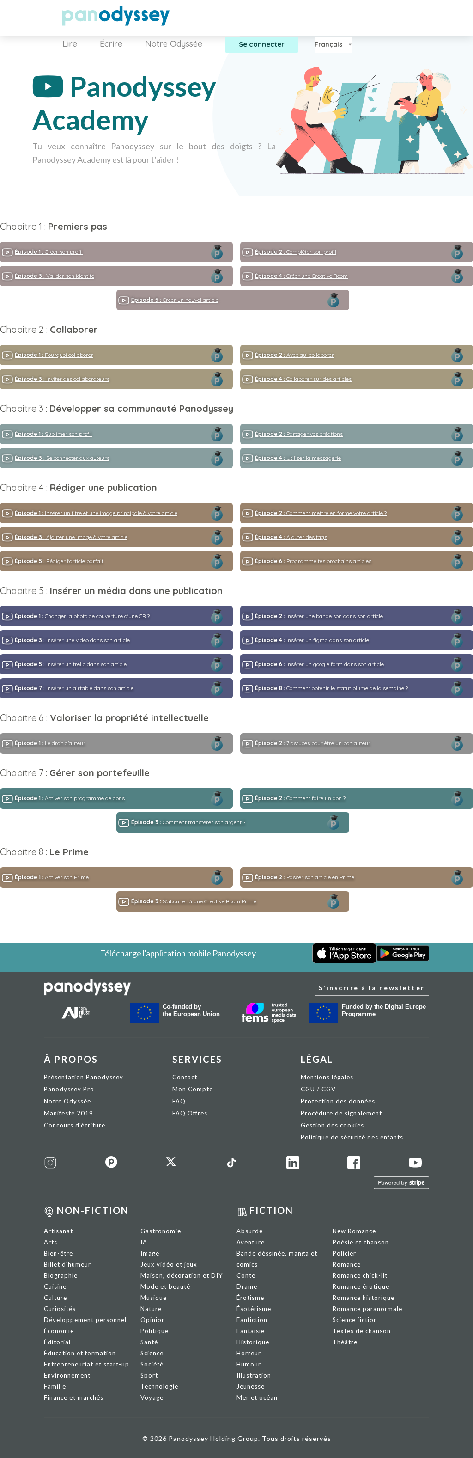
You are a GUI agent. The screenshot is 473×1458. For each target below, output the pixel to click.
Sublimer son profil (53, 433)
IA (143, 1242)
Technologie (159, 1386)
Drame (246, 1286)
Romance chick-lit (360, 1275)
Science (152, 1353)
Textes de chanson (362, 1331)
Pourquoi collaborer (54, 354)
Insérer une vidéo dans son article (72, 640)
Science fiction (355, 1319)
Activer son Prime (52, 877)
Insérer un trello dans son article (71, 664)
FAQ (179, 1101)
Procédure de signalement (341, 1113)
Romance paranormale (367, 1308)
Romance (347, 1264)
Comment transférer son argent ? (188, 822)
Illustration (253, 1375)
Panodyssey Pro (69, 1089)
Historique (252, 1342)
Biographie (61, 1275)
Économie (59, 1331)
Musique (153, 1297)
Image (149, 1253)
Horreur (248, 1353)
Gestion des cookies (332, 1125)
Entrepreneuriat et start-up (86, 1364)
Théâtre (345, 1342)
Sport (149, 1375)
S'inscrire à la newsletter (372, 988)
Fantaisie (250, 1331)
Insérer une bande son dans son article (319, 616)
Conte (245, 1275)
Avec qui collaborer (294, 354)
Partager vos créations (299, 433)
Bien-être (58, 1253)
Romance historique (363, 1297)
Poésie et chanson (361, 1242)
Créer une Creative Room (301, 275)
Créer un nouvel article (174, 299)
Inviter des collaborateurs (62, 378)
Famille (55, 1386)
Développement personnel (85, 1319)
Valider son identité (54, 275)
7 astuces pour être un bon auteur (312, 743)
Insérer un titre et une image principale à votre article (96, 512)
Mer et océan (257, 1397)
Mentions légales (327, 1077)
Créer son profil (49, 251)
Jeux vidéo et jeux (168, 1264)
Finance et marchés (73, 1397)
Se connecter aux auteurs (62, 457)
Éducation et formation (80, 1353)
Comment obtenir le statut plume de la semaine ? (331, 688)
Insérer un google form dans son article (319, 664)
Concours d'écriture (74, 1125)
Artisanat (58, 1231)
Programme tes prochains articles (313, 560)
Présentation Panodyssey (83, 1077)
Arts (50, 1242)
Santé (149, 1342)
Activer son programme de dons (70, 798)
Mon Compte (192, 1089)
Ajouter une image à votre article (71, 536)
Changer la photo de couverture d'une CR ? (82, 616)
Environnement (67, 1375)
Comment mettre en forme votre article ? (321, 512)
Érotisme (250, 1297)
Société (152, 1364)
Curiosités (60, 1308)
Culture (55, 1297)
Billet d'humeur (67, 1264)
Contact (184, 1077)
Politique (154, 1331)
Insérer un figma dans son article (312, 640)
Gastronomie (160, 1231)
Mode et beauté (165, 1286)
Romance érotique (361, 1286)
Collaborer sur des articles (303, 378)
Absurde (249, 1231)
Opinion (152, 1319)
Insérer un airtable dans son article (74, 688)
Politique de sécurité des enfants (352, 1137)
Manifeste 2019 (68, 1113)
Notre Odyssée (173, 43)
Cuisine (55, 1286)
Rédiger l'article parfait (59, 560)
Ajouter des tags (291, 536)
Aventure (250, 1242)
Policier (344, 1253)
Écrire (111, 43)
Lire (69, 43)
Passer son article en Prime (304, 877)
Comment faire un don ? (300, 798)
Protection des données (338, 1101)
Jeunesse (250, 1386)
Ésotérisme (253, 1308)
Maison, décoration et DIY (181, 1275)
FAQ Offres (189, 1113)
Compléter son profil (295, 251)
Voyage (152, 1397)
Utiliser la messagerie (298, 457)
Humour (248, 1364)
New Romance (354, 1231)
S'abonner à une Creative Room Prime (193, 901)
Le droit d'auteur (50, 743)
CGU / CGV (318, 1089)
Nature (151, 1308)
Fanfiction (251, 1319)
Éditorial (57, 1342)
